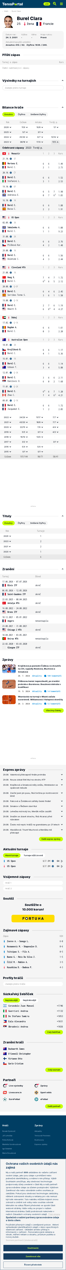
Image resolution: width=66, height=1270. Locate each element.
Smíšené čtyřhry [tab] (38, 114)
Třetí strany (54, 1214)
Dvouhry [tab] (8, 523)
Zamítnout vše (33, 1256)
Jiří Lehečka (7, 1136)
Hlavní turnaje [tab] (11, 855)
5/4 (23, 446)
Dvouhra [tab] (8, 114)
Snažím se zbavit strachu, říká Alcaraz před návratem (31, 818)
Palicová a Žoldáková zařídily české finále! (30, 801)
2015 (6, 451)
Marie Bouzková (9, 1153)
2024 (6, 137)
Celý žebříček (53, 1032)
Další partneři (54, 1106)
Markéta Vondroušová (11, 1144)
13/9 (39, 437)
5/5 (23, 432)
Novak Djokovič (8, 1131)
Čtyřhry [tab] (21, 523)
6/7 (39, 137)
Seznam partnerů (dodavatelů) (22, 1240)
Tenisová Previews (42, 1136)
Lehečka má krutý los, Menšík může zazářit (30, 811)
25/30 (22, 137)
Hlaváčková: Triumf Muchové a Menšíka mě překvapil (31, 831)
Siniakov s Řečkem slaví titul (23, 806)
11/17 (38, 417)
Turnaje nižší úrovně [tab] (33, 855)
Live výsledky (16, 1085)
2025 (6, 132)
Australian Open (20, 339)
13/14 (53, 137)
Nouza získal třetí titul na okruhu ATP (27, 779)
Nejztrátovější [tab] (29, 1000)
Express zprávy (41, 1144)
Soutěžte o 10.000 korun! (33, 907)
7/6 (39, 427)
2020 (6, 427)
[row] (33, 127)
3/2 (23, 442)
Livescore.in (15, 1092)
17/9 (39, 142)
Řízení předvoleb (33, 1264)
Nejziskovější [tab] (11, 1000)
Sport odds (46, 1092)
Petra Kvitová (7, 1140)
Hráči (6, 11)
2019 (6, 432)
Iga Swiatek (7, 1149)
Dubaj (14, 317)
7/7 (54, 417)
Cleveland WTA (18, 267)
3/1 (39, 132)
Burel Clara (16, 11)
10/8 (39, 127)
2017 (6, 442)
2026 (6, 127)
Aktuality (37, 676)
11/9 (23, 127)
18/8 (39, 422)
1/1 (55, 127)
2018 (6, 437)
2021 (6, 422)
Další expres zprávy (51, 839)
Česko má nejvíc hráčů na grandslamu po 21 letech (35, 824)
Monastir (16, 153)
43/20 (22, 422)
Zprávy (44, 1085)
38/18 (22, 142)
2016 (6, 446)
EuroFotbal (14, 1099)
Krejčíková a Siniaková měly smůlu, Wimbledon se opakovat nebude (34, 786)
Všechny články (53, 710)
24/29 (22, 417)
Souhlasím (33, 1248)
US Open (15, 217)
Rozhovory (39, 1140)
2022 (6, 417)
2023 (6, 142)
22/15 (22, 427)
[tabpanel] (33, 289)
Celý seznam (54, 1069)
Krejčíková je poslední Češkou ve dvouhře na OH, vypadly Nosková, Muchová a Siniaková (39, 669)
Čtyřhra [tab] (21, 114)
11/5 (54, 142)
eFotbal (44, 1099)
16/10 (22, 437)
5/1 (23, 132)
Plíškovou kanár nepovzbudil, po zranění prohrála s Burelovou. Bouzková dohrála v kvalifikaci (39, 684)
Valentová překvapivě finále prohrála (28, 774)
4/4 (54, 427)
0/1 (39, 432)
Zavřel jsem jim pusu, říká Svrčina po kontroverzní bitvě (34, 794)
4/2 (54, 432)
